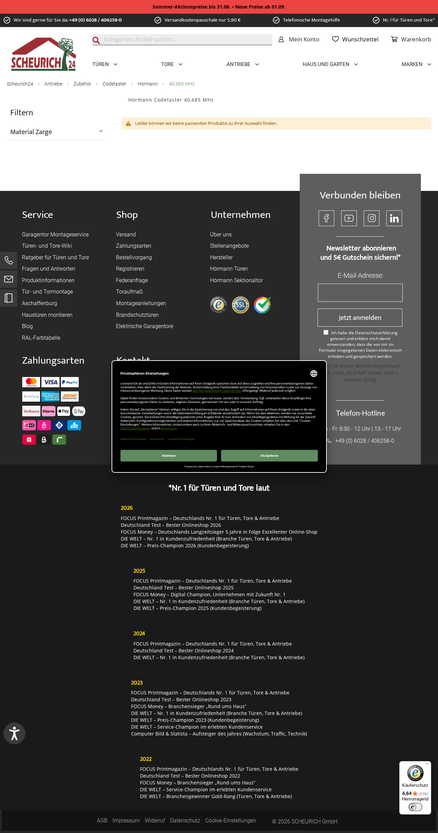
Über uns (221, 234)
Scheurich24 (20, 84)
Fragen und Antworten (48, 268)
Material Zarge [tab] (31, 131)
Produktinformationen (48, 280)
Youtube (349, 218)
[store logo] (43, 54)
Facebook (326, 218)
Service (37, 215)
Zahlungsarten (133, 246)
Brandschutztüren (137, 315)
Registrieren (130, 268)
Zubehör (83, 84)
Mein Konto (304, 39)
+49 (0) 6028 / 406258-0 (95, 20)
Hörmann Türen (229, 268)
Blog (27, 326)
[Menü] (427, 765)
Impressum (126, 820)
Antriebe (53, 84)
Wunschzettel (360, 39)
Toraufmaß (129, 291)
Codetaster (115, 84)
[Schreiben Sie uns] (8, 280)
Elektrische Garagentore (144, 326)
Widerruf (155, 820)
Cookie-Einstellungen (230, 820)
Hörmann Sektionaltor (236, 280)
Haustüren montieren (47, 315)
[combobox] (182, 39)
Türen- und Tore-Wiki (47, 246)
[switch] (415, 807)
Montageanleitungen (141, 303)
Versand (126, 234)
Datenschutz (185, 820)
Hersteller (221, 257)
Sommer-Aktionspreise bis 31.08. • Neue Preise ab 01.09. (219, 6)
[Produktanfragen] (8, 301)
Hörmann (148, 84)
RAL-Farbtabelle (41, 338)
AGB (102, 820)
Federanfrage (132, 280)
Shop (127, 215)
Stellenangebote (229, 246)
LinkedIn (394, 218)
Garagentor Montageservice (55, 234)
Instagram (371, 218)
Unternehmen (241, 215)
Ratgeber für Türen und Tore (55, 257)
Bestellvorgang (134, 257)
